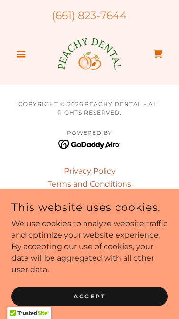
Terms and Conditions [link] (89, 183)
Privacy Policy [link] (90, 171)
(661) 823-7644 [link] (89, 15)
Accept (89, 296)
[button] (23, 54)
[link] (89, 54)
